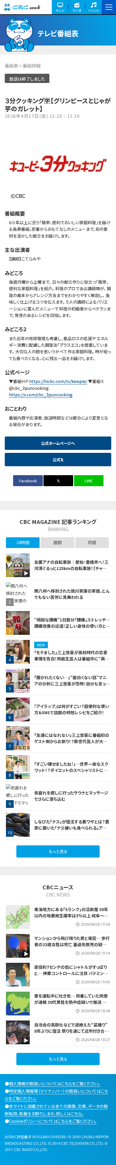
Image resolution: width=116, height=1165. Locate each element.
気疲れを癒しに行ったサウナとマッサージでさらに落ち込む (71, 796)
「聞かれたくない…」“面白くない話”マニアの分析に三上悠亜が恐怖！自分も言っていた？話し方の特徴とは (71, 683)
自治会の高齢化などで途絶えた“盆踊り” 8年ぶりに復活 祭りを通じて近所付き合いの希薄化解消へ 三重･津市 (71, 1031)
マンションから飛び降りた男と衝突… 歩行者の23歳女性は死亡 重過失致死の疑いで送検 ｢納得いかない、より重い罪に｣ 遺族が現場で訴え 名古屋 (72, 947)
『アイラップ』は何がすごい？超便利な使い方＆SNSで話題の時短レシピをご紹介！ (71, 709)
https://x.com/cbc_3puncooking (41, 395)
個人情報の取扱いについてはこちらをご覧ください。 (54, 1084)
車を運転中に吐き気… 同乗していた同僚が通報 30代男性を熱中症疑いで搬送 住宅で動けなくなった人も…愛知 (71, 1002)
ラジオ (76, 10)
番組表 (11, 65)
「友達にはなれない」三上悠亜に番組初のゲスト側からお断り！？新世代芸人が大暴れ (71, 741)
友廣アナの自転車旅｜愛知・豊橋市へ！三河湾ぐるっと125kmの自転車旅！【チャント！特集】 (71, 568)
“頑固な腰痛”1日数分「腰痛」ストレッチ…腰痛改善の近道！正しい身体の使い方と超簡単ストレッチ (72, 626)
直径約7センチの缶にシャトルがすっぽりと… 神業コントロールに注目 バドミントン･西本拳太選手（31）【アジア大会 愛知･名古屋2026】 (70, 976)
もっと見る (58, 851)
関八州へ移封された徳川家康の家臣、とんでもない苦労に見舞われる (71, 594)
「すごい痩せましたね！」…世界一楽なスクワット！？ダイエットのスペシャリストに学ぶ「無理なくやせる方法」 (71, 770)
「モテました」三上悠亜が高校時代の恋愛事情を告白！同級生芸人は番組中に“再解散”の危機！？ (71, 658)
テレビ (60, 10)
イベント (93, 10)
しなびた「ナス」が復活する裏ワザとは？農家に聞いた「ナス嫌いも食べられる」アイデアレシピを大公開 (72, 828)
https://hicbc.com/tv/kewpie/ (58, 381)
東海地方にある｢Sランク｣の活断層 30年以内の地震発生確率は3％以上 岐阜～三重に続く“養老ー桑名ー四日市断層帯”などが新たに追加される (71, 918)
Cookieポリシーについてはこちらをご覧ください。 (53, 1121)
